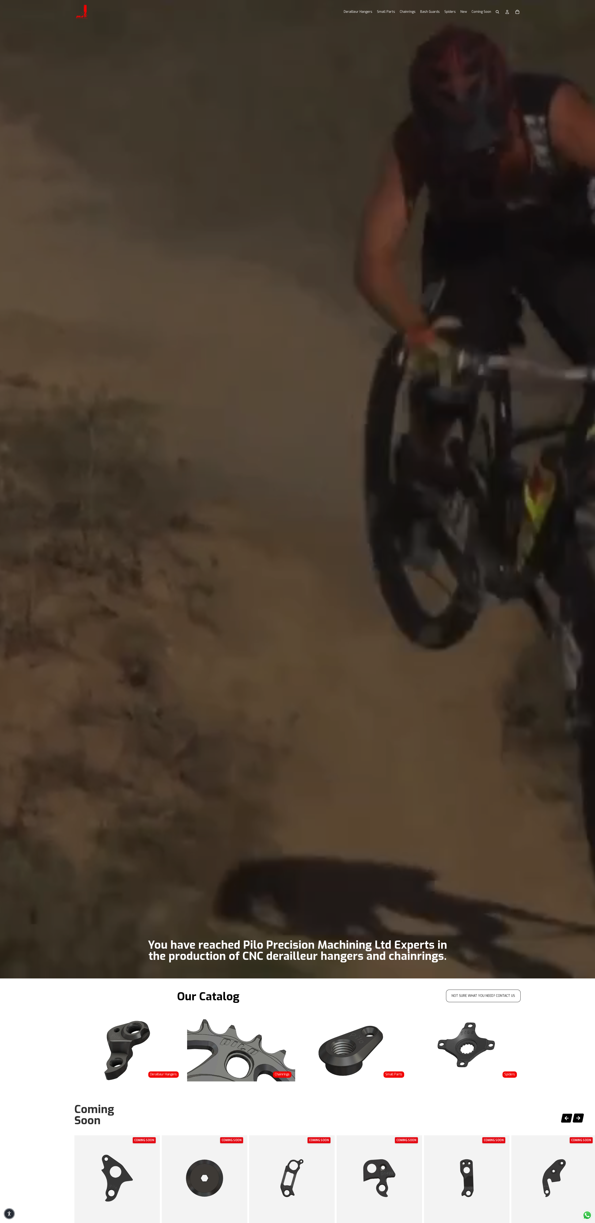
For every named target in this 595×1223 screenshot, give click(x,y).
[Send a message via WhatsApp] (587, 1215)
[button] (9, 1213)
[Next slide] (578, 1119)
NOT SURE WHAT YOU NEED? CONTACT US (483, 996)
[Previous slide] (566, 1117)
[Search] (497, 12)
